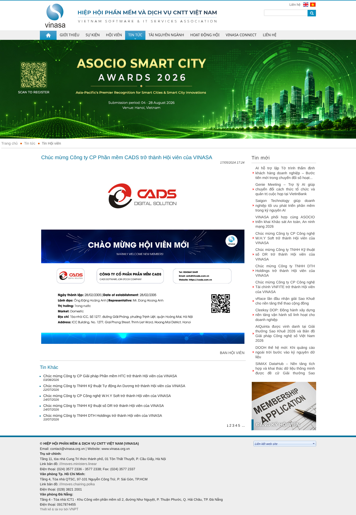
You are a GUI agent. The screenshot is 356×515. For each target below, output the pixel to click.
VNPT (73, 509)
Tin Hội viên (51, 143)
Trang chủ (9, 143)
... (243, 425)
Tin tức (29, 143)
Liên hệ (295, 5)
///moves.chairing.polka (77, 484)
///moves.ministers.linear (78, 464)
